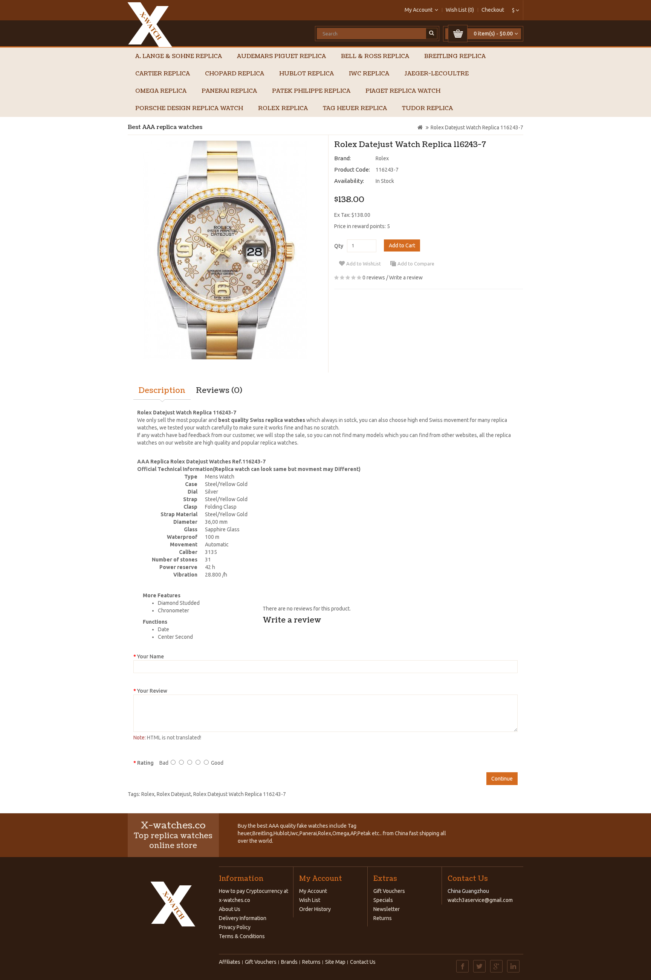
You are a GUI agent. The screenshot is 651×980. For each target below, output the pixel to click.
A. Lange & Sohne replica (178, 56)
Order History (315, 909)
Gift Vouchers (389, 891)
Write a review (406, 278)
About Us (229, 909)
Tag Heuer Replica (355, 108)
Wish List (309, 900)
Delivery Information (242, 918)
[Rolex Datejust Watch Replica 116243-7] (225, 250)
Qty (338, 246)
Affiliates (229, 962)
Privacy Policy (235, 927)
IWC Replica (369, 74)
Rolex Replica (283, 108)
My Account (313, 891)
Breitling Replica (455, 56)
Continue (502, 779)
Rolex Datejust (174, 794)
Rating (145, 763)
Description (162, 390)
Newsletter (386, 909)
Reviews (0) (219, 390)
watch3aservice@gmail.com (480, 900)
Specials (383, 900)
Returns (382, 918)
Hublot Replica (306, 74)
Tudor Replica (427, 108)
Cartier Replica (162, 74)
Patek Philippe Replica (311, 91)
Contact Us (363, 962)
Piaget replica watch (402, 91)
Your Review (152, 691)
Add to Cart (402, 245)
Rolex (382, 158)
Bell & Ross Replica (375, 56)
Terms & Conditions (242, 936)
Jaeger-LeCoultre (436, 74)
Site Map (335, 962)
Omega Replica (160, 91)
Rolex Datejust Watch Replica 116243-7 (477, 127)
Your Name (150, 656)
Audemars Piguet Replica (281, 56)
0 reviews (373, 278)
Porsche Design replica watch (189, 108)
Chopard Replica (234, 74)
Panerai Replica (229, 91)
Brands (289, 962)
